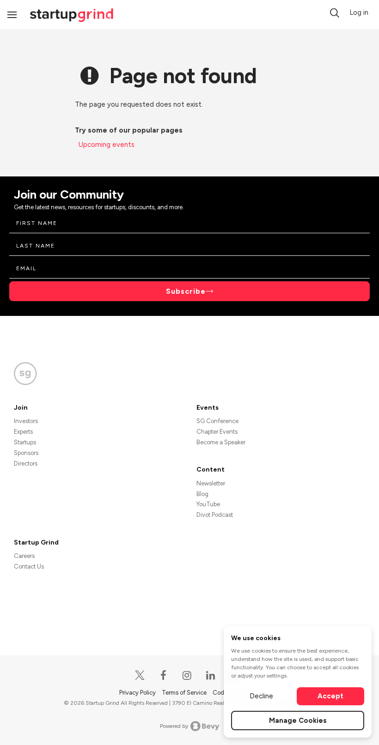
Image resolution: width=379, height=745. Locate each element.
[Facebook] (163, 675)
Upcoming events (106, 144)
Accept (330, 696)
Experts (23, 431)
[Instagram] (187, 675)
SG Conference (217, 421)
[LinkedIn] (211, 675)
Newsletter (210, 483)
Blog (202, 494)
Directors (25, 463)
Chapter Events (217, 431)
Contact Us (29, 566)
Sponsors (26, 452)
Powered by (174, 726)
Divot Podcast (214, 514)
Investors (26, 421)
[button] (334, 13)
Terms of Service (185, 692)
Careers (24, 555)
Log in (358, 12)
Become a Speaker (220, 442)
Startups (25, 442)
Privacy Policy (138, 692)
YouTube (208, 504)
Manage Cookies (298, 720)
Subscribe (186, 291)
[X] (140, 675)
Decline (261, 696)
